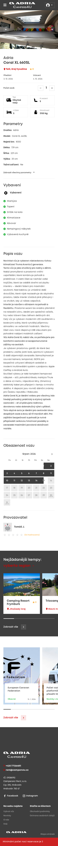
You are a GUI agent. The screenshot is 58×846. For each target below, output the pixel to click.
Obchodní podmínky (40, 811)
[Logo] (14, 5)
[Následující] (52, 29)
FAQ (5, 824)
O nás (6, 820)
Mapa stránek (48, 834)
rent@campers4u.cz (17, 770)
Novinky (7, 816)
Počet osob (9, 88)
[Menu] (4, 5)
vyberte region (17, 565)
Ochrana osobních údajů (42, 816)
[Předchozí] (6, 29)
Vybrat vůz (8, 811)
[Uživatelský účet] (50, 5)
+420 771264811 (13, 766)
